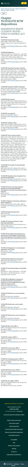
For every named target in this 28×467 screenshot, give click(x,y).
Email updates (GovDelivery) (14, 454)
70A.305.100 (14, 194)
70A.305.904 (14, 374)
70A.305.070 (14, 129)
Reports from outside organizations (14, 432)
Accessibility (14, 439)
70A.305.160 (14, 262)
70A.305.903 (14, 363)
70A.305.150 (14, 252)
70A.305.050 (14, 107)
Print (4, 13)
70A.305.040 (14, 93)
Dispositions (23, 8)
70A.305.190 (14, 309)
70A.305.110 (14, 205)
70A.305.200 (14, 320)
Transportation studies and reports (14, 429)
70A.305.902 (14, 352)
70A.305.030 (14, 80)
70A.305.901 (14, 341)
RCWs (17, 8)
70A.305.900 (14, 331)
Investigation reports (14, 435)
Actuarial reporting (14, 426)
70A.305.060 (14, 116)
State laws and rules (10, 8)
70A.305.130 (14, 227)
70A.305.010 (14, 46)
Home (2, 8)
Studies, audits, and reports (14, 420)
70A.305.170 (14, 287)
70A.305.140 (14, 241)
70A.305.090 (14, 180)
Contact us (14, 451)
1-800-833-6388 (19, 411)
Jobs (14, 442)
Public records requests (14, 445)
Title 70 (3, 10)
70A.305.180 (14, 298)
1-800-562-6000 (14, 409)
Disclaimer (16, 464)
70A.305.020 (14, 61)
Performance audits (14, 423)
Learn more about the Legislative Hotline (14, 414)
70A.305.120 (14, 215)
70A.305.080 (14, 169)
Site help (14, 448)
